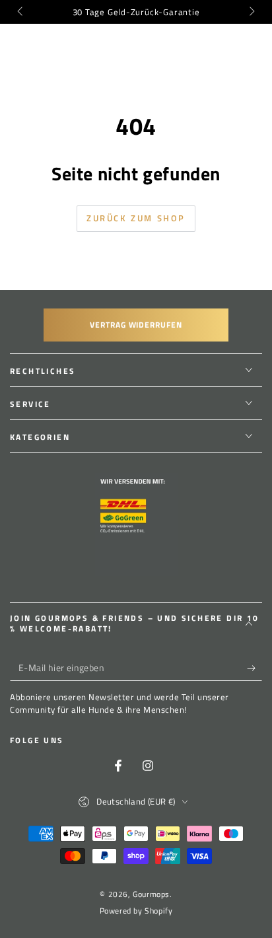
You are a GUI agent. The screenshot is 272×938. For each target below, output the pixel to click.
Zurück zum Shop (136, 218)
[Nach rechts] (251, 12)
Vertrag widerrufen (136, 324)
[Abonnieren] (254, 667)
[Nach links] (21, 12)
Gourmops (151, 894)
